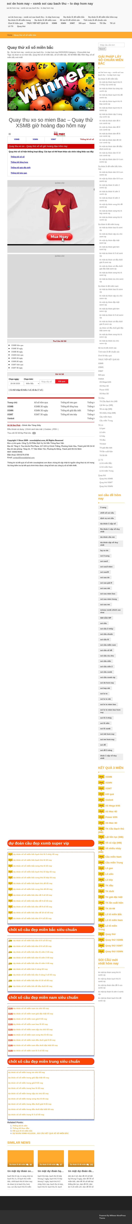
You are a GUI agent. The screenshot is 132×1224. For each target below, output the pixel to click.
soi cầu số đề (106, 650)
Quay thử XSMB (106, 479)
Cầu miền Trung (106, 421)
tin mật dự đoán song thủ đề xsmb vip (111, 205)
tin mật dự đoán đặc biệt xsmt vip (109, 241)
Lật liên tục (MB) (106, 405)
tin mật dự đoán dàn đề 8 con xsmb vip (110, 134)
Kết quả (82, 23)
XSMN (63, 23)
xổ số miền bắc (60, 55)
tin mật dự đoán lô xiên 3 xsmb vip (110, 192)
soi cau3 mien (106, 567)
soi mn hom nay (107, 739)
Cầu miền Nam (106, 417)
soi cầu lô (104, 639)
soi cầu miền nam (108, 645)
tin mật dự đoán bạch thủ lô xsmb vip (51, 1171)
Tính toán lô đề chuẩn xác (95, 20)
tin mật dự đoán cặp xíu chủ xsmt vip (111, 235)
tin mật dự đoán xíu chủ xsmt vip (111, 280)
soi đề (103, 745)
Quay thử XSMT (106, 482)
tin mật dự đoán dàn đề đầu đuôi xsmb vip (111, 147)
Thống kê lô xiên (20, 1126)
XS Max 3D (104, 394)
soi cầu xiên (105, 661)
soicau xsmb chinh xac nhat (110, 611)
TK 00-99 (103, 455)
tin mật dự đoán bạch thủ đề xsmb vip (111, 96)
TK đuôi (103, 444)
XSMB (54, 23)
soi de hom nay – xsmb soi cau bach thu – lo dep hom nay (50, 3)
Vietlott (92, 23)
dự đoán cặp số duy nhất (109, 543)
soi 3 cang (104, 556)
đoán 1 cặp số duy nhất (108, 757)
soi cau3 (104, 561)
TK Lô (112, 23)
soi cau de (104, 577)
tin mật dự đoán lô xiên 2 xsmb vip (110, 186)
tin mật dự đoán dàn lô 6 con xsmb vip (111, 173)
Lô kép (102, 436)
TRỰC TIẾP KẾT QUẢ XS (37, 23)
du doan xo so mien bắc (22, 55)
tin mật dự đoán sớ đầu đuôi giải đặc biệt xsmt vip (111, 267)
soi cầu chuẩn (106, 634)
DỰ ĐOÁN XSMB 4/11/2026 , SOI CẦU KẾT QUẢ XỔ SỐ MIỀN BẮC (41, 1133)
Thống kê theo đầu (21, 1128)
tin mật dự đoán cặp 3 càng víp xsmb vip (111, 115)
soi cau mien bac (107, 594)
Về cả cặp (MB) (106, 409)
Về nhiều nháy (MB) (108, 413)
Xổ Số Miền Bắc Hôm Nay (78, 55)
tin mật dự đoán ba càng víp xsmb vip (111, 89)
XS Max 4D (104, 386)
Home (9, 35)
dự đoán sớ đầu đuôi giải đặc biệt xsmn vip (111, 329)
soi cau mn (105, 604)
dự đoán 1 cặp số (108, 524)
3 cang (103, 507)
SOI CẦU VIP (105, 618)
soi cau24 (104, 572)
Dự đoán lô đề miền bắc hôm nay (102, 17)
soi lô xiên (104, 723)
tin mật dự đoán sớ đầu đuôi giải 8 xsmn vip (111, 322)
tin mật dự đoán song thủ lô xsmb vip (20, 1171)
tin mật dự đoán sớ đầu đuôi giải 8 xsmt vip (111, 261)
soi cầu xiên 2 (106, 666)
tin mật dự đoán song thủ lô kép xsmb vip (111, 212)
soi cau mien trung (108, 599)
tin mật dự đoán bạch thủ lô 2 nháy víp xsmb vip (111, 83)
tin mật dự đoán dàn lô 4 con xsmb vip (111, 160)
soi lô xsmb (105, 729)
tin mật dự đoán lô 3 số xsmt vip (111, 254)
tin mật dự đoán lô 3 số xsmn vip (111, 316)
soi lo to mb (105, 699)
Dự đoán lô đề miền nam (45, 20)
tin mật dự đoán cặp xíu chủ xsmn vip (111, 297)
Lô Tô (10, 26)
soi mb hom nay (107, 734)
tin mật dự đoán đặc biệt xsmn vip (109, 303)
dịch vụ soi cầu (107, 518)
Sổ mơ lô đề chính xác (70, 20)
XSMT (72, 23)
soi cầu (103, 623)
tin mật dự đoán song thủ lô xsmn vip (111, 335)
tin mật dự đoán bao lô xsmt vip (111, 228)
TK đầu (102, 440)
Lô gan (102, 428)
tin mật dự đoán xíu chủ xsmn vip (109, 342)
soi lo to (104, 694)
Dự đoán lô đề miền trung (19, 20)
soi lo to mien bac (108, 704)
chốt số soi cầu (107, 513)
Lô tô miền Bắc (106, 463)
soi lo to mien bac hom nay (110, 711)
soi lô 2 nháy (106, 718)
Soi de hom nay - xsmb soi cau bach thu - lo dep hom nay (34, 52)
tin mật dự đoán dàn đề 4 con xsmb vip (110, 122)
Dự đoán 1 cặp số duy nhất (110, 530)
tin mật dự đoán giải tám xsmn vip (109, 310)
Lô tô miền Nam (106, 467)
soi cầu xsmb (106, 672)
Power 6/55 (104, 390)
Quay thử (21, 26)
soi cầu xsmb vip (107, 677)
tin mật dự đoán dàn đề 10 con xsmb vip (110, 141)
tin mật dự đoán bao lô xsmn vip (111, 290)
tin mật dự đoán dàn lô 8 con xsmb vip (111, 180)
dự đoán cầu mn (107, 537)
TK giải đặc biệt (106, 448)
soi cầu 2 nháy (106, 629)
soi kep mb (105, 688)
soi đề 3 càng (106, 750)
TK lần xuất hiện (106, 451)
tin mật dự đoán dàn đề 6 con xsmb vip (81, 1171)
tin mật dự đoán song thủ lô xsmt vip (111, 274)
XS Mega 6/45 (105, 382)
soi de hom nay (107, 683)
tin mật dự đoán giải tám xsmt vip (109, 248)
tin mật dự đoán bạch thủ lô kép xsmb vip (111, 102)
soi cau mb (105, 588)
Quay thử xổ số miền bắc (43, 55)
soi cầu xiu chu (107, 656)
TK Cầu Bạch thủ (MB (108, 401)
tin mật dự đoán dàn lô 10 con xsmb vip (110, 154)
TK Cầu (103, 23)
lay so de (104, 550)
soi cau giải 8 (106, 583)
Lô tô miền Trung (106, 471)
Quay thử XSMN (106, 486)
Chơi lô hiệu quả (15, 23)
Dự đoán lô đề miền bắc (73, 17)
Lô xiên (102, 432)
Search (102, 49)
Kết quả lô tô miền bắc (22, 1131)
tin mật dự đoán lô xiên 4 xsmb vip (110, 199)
